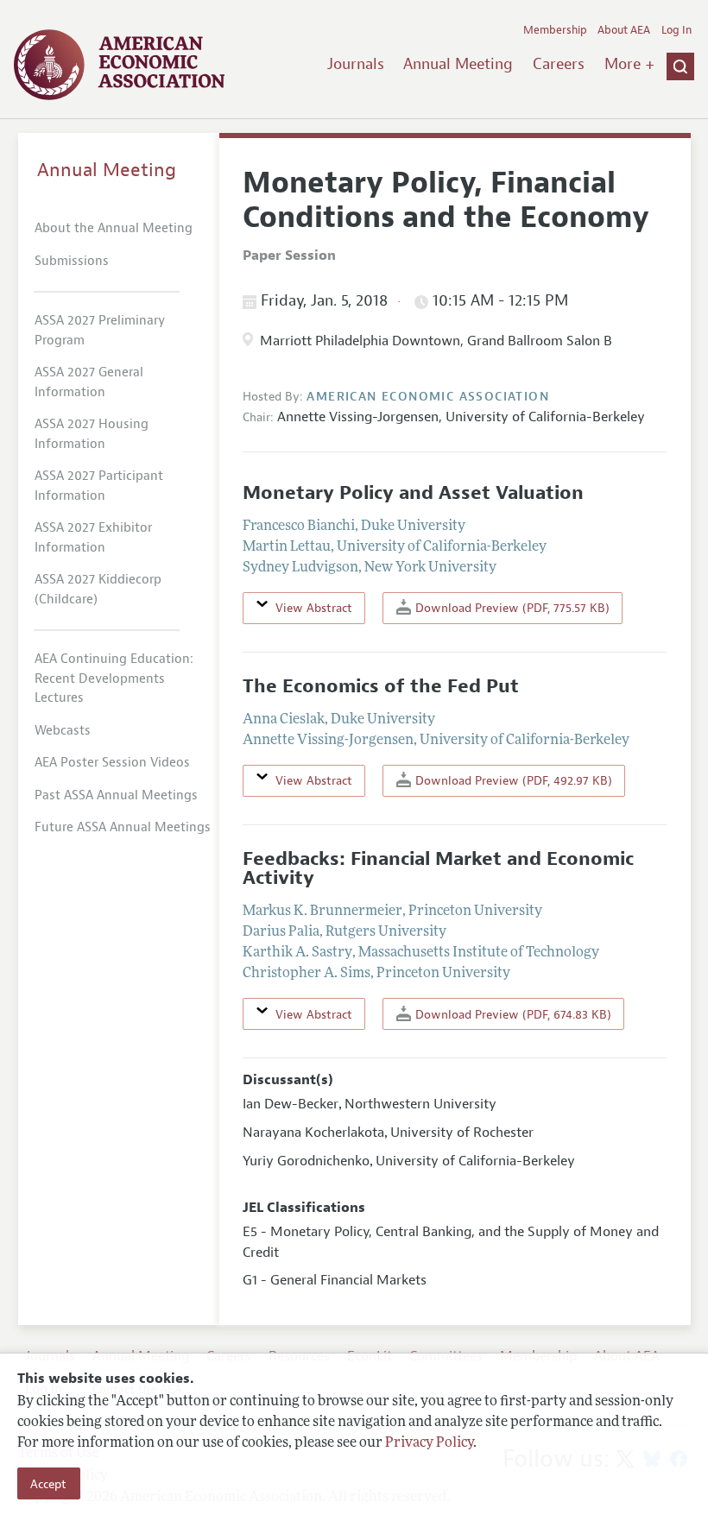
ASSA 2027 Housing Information (92, 434)
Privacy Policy (429, 1443)
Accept (48, 1484)
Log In (676, 30)
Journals (355, 63)
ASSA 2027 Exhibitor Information (93, 538)
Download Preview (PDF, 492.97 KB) (512, 780)
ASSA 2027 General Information (89, 382)
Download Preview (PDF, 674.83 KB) (511, 1014)
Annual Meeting (458, 63)
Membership (555, 30)
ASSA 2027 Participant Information (99, 486)
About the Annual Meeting (114, 228)
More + (629, 63)
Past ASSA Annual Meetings (116, 795)
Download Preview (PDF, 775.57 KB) (511, 607)
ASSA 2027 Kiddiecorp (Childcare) (98, 589)
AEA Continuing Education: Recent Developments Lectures (114, 678)
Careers (559, 63)
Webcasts (63, 731)
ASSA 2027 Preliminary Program (100, 330)
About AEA (623, 30)
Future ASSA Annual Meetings (123, 827)
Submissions (72, 261)
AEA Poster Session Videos (112, 762)
